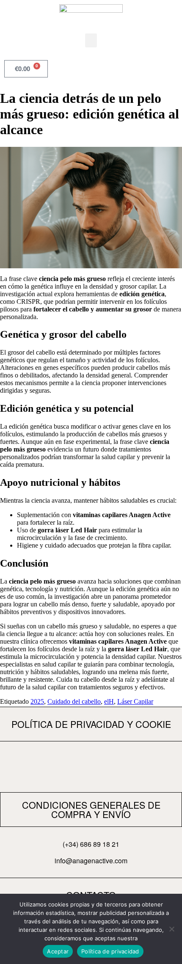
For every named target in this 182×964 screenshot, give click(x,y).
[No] (171, 929)
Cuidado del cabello (74, 701)
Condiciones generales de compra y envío (91, 809)
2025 (37, 701)
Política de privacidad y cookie (91, 723)
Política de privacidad (110, 951)
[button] (91, 40)
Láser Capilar (135, 701)
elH (109, 701)
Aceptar (58, 951)
